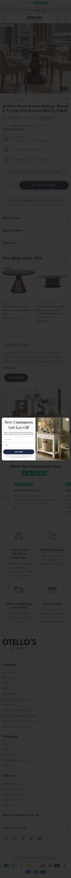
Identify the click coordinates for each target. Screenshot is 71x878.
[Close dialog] (67, 419)
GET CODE (19, 452)
